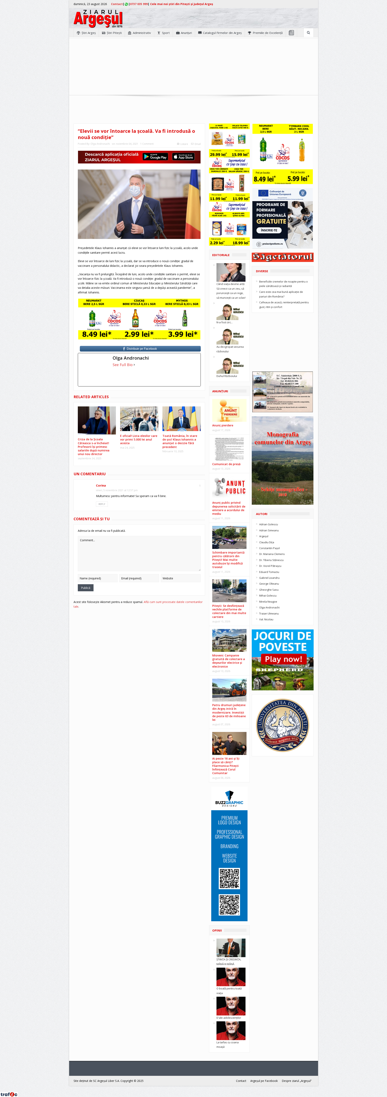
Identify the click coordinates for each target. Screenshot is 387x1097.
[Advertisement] (193, 67)
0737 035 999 (139, 4)
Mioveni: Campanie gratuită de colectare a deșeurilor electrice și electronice (228, 660)
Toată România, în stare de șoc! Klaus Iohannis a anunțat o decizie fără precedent (179, 441)
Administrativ (142, 33)
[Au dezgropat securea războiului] (231, 335)
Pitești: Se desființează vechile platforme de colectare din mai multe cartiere (229, 611)
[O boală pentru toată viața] (231, 977)
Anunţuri (186, 33)
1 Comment (147, 143)
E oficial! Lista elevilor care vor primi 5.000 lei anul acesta (138, 439)
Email (198, 144)
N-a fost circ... (224, 322)
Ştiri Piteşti (114, 33)
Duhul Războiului (226, 376)
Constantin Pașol (269, 548)
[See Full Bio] (134, 364)
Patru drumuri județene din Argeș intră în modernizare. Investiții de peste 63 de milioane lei (229, 712)
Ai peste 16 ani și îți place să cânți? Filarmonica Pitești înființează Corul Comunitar (225, 766)
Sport (166, 33)
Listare (184, 144)
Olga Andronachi (100, 143)
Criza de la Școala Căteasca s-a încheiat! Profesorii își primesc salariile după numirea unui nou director (93, 446)
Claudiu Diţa (266, 542)
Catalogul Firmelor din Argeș (222, 33)
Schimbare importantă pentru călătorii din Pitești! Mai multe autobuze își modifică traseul (228, 560)
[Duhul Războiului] (231, 364)
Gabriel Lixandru (269, 578)
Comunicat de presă (226, 464)
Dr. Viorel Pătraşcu (270, 566)
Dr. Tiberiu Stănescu (271, 560)
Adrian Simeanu (269, 530)
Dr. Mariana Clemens (272, 554)
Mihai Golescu (268, 595)
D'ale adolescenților (228, 1018)
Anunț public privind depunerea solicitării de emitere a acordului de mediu (228, 508)
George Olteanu (269, 583)
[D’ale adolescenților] (231, 1006)
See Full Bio (123, 364)
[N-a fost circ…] (231, 310)
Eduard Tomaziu (269, 572)
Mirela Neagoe (268, 601)
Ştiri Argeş (89, 33)
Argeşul (263, 536)
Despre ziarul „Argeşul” (297, 1081)
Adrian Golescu (268, 524)
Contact (117, 4)
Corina (101, 485)
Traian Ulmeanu (269, 613)
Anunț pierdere (222, 425)
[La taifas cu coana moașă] (231, 1030)
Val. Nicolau (266, 619)
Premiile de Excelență (268, 33)
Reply (102, 504)
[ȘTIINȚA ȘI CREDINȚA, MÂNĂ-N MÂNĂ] (231, 947)
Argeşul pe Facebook (264, 1081)
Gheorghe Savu (269, 589)
